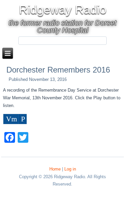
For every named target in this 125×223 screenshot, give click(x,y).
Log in (70, 169)
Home (55, 169)
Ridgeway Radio (62, 9)
